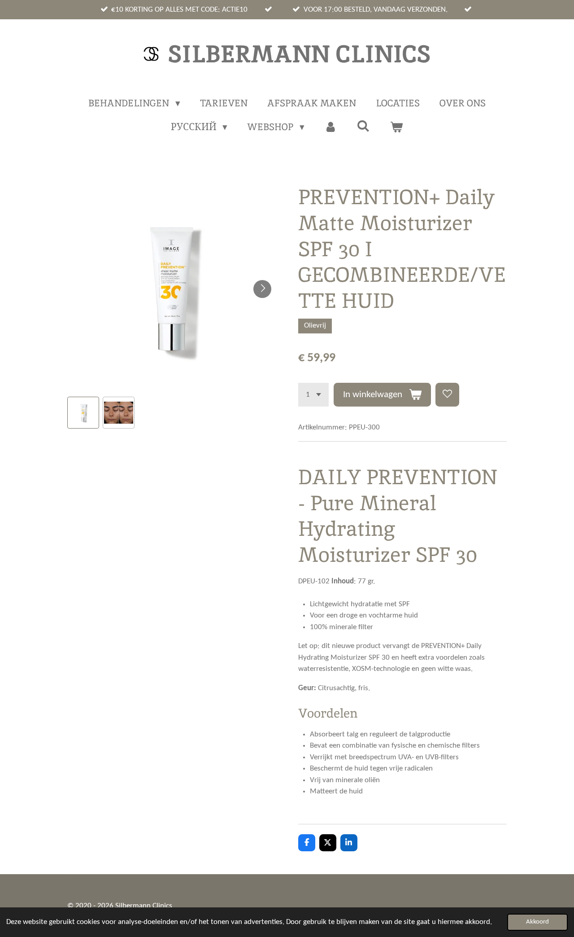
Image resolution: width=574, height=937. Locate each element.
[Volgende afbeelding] (262, 289)
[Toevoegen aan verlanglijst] (447, 395)
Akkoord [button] (537, 922)
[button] (83, 413)
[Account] (331, 127)
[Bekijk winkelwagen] (397, 127)
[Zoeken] (363, 126)
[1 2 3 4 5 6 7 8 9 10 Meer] (313, 395)
